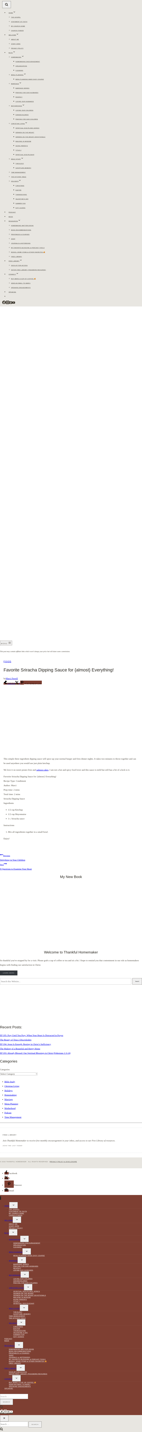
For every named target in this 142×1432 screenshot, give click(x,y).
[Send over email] (6, 1190)
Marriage (8, 1099)
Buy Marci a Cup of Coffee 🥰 (23, 278)
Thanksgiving (21, 194)
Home (6, 1206)
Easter (18, 190)
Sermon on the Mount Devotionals (30, 137)
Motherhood (10, 1108)
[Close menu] (0, 1198)
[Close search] (4, 1418)
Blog (6, 1233)
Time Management (18, 172)
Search (137, 981)
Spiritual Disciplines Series (27, 128)
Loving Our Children (24, 110)
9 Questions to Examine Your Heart (16, 867)
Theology (20, 163)
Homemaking (10, 1095)
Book (11, 216)
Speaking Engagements (21, 287)
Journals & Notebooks (21, 243)
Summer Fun (21, 203)
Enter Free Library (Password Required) (28, 270)
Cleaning (19, 70)
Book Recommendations (21, 230)
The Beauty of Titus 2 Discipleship (15, 1040)
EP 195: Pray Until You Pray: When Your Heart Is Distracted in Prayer (31, 1035)
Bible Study (9, 1081)
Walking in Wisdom (23, 141)
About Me (15, 39)
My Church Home (18, 26)
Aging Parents (22, 145)
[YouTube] (13, 303)
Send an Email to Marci (21, 283)
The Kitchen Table (18, 177)
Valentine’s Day (22, 199)
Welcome (8, 1220)
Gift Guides (20, 208)
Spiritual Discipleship (25, 154)
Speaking (12, 292)
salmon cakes (42, 770)
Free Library (16, 256)
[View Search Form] (6, 4)
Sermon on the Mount (25, 132)
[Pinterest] (10, 303)
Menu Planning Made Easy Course (30, 79)
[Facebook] (4, 303)
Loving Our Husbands (25, 101)
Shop (13, 239)
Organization (21, 66)
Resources (9, 1346)
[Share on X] (6, 1178)
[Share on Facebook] (6, 1173)
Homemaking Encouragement (28, 61)
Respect (19, 97)
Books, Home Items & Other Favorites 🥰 (28, 252)
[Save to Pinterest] (9, 1184)
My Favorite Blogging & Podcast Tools (27, 247)
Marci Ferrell (12, 678)
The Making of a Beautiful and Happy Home (20, 1048)
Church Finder (17, 30)
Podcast (12, 212)
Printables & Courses (20, 234)
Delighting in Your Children (12, 858)
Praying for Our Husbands (27, 92)
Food (7, 661)
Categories (5, 1069)
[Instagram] (7, 303)
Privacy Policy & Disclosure (63, 1162)
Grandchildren (22, 114)
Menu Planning (11, 1104)
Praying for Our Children (27, 119)
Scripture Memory (23, 168)
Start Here (16, 44)
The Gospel (16, 17)
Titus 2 (18, 150)
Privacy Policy (17, 48)
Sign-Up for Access (19, 265)
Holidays (8, 1090)
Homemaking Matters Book (22, 225)
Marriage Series (22, 88)
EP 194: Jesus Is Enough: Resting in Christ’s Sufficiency (25, 1044)
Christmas (20, 185)
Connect (8, 1379)
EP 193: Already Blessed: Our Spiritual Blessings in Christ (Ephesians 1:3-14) (35, 1053)
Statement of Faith (19, 21)
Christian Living (11, 1086)
